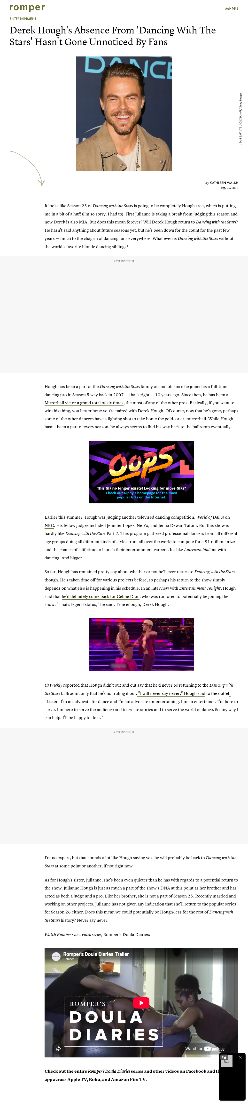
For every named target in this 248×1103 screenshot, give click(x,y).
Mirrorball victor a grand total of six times (84, 402)
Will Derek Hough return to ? (190, 222)
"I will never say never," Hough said (171, 693)
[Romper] (27, 8)
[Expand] (224, 1057)
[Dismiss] (240, 1057)
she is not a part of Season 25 (165, 896)
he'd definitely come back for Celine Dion (101, 596)
